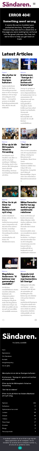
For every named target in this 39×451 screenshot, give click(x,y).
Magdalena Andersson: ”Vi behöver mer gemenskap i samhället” (9, 279)
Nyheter (23, 72)
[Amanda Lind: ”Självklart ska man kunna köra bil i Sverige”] (29, 263)
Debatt (4, 72)
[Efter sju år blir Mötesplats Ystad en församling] (10, 133)
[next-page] (35, 320)
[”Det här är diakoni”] (29, 133)
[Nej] (36, 443)
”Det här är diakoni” (10, 390)
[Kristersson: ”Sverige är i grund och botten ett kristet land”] (29, 64)
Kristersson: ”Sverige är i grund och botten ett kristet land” (27, 80)
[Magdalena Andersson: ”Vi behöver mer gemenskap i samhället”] (10, 263)
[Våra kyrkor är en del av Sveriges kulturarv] (10, 64)
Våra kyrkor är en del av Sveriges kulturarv (18, 373)
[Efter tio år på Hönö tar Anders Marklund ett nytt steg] (10, 191)
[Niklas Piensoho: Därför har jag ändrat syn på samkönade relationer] (29, 191)
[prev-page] (3, 320)
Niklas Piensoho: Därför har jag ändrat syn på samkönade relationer (29, 207)
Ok (20, 448)
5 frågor (23, 142)
